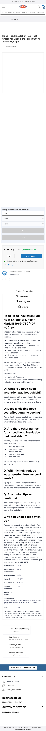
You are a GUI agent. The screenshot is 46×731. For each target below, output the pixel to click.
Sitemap (28, 729)
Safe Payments (15, 645)
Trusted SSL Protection (16, 647)
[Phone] (39, 7)
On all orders (15, 631)
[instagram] (12, 719)
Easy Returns (14, 637)
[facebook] (4, 279)
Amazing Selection (16, 652)
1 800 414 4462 (14, 274)
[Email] (8, 279)
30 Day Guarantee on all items (18, 639)
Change (10, 265)
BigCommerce (36, 727)
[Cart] (43, 7)
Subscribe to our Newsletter (23, 667)
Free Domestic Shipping (20, 629)
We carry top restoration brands (18, 655)
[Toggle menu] (9, 7)
